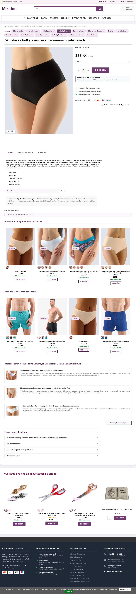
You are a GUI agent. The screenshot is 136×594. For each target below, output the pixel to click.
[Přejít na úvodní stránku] (5, 26)
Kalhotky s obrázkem (76, 35)
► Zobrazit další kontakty (113, 571)
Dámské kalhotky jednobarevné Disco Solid (52, 271)
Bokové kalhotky (78, 31)
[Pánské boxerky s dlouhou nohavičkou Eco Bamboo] (52, 316)
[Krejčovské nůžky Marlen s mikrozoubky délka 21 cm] (52, 493)
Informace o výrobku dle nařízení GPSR (20, 214)
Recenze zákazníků (77, 572)
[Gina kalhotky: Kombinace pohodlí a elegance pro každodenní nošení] (12, 407)
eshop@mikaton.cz (114, 566)
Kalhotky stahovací (48, 31)
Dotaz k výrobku (109, 105)
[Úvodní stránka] (24, 18)
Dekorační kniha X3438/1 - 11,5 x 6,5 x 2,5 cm (117, 509)
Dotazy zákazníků (76, 569)
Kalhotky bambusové (59, 35)
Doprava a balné (76, 566)
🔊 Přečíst (42, 152)
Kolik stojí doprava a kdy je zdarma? (19, 450)
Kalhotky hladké (33, 31)
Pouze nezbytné (125, 589)
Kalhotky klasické (64, 31)
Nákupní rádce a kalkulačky (80, 581)
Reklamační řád (75, 560)
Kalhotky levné (92, 35)
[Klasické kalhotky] (20, 246)
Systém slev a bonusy (77, 575)
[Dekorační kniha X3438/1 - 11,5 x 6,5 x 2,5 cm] (117, 493)
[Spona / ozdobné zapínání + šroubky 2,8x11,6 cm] (19, 493)
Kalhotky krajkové (18, 31)
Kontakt (121, 1)
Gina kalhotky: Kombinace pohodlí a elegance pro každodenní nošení (51, 406)
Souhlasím (69, 591)
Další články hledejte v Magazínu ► (119, 423)
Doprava (112, 1)
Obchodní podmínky (77, 557)
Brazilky (110, 31)
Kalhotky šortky (122, 31)
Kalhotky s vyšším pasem (96, 31)
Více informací (113, 589)
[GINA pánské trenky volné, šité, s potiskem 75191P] (20, 316)
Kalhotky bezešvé (11, 35)
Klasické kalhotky (20, 271)
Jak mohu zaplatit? (13, 444)
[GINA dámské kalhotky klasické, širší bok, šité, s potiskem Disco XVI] (83, 246)
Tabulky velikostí (123, 105)
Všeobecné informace (77, 554)
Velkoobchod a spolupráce (79, 578)
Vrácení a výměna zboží (78, 563)
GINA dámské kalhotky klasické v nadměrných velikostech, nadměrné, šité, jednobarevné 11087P (116, 273)
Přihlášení (130, 1)
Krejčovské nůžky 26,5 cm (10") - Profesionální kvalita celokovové (84, 514)
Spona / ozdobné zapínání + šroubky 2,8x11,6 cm (19, 514)
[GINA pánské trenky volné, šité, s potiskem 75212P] (115, 316)
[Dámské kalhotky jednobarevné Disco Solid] (52, 246)
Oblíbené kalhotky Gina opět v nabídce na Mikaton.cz (42, 370)
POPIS (10, 152)
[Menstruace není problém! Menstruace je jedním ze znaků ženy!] (11, 389)
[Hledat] (99, 8)
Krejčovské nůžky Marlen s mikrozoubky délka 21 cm (51, 514)
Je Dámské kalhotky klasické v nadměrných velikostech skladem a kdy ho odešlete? (37, 438)
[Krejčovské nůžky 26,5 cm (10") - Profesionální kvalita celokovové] (84, 493)
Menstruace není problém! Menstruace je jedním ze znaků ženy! (45, 388)
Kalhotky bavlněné (42, 35)
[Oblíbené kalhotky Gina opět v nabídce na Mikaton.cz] (11, 371)
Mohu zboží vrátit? (13, 456)
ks (87, 71)
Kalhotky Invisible (27, 35)
